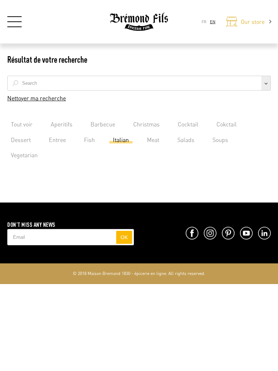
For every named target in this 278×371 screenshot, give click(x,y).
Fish (89, 139)
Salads (185, 139)
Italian (121, 139)
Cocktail (188, 124)
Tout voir (22, 124)
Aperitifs (61, 124)
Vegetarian (24, 155)
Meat (153, 139)
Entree (57, 139)
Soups (220, 139)
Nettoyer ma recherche (36, 98)
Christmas (146, 124)
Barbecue (102, 124)
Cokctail (226, 124)
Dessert (21, 139)
